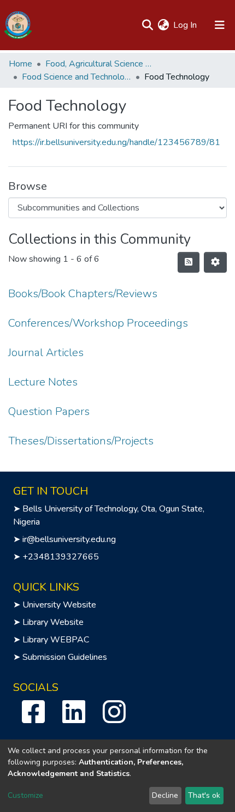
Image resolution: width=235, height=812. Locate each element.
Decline (165, 795)
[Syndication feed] (188, 262)
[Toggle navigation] (219, 25)
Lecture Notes (43, 382)
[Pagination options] (215, 262)
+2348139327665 (60, 557)
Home (20, 64)
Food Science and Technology (76, 77)
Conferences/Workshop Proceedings (98, 323)
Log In (185, 25)
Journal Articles (46, 352)
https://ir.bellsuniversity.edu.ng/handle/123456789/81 (116, 142)
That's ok (204, 795)
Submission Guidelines (64, 657)
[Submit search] (147, 25)
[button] (163, 25)
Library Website (53, 622)
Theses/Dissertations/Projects (81, 441)
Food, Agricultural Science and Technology (100, 64)
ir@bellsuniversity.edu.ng (69, 539)
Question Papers (49, 411)
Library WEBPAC (55, 640)
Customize (25, 795)
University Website (59, 605)
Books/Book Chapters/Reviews (82, 293)
